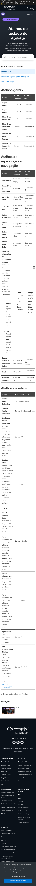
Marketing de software (24, 771)
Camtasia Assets (5, 774)
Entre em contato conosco (8, 834)
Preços (3, 837)
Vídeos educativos (23, 778)
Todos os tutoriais (11, 19)
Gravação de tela (22, 762)
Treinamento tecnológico (8, 807)
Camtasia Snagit (5, 765)
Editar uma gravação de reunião (7, 796)
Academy (20, 804)
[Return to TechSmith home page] (9, 8)
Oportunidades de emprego (8, 846)
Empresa (20, 781)
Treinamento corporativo (25, 765)
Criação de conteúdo (6, 810)
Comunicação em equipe (25, 774)
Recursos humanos (23, 768)
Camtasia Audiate (6, 768)
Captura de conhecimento (8, 804)
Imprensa (3, 840)
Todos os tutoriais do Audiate (15, 694)
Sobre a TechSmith (6, 830)
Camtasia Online (5, 781)
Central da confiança (24, 814)
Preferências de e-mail (24, 822)
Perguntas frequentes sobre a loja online (7, 857)
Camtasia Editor (5, 762)
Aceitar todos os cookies (18, 880)
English (3, 4)
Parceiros (3, 843)
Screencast (4, 771)
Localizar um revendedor (8, 853)
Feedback (3, 813)
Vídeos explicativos (6, 801)
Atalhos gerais (6, 72)
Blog (19, 798)
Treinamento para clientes (8, 792)
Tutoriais (30, 14)
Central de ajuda (22, 811)
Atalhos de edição (8, 82)
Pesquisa (20, 801)
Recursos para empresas (8, 849)
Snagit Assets (5, 778)
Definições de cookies (18, 876)
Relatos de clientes (23, 807)
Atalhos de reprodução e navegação (15, 77)
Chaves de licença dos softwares (24, 818)
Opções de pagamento (7, 861)
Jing (2, 784)
